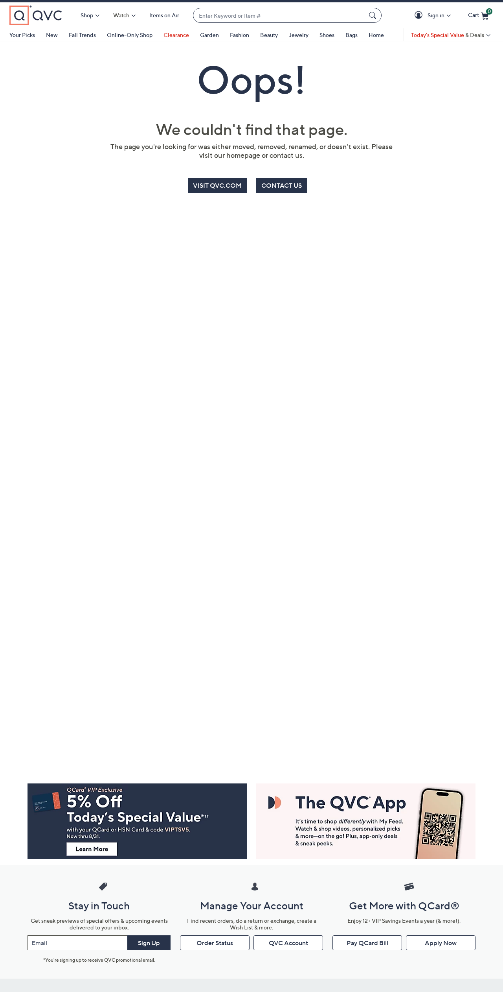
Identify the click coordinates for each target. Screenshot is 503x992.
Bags (351, 34)
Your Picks (22, 34)
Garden (209, 34)
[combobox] (279, 15)
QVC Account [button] (288, 943)
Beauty (269, 34)
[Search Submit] (373, 15)
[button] (420, 15)
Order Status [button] (214, 943)
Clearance (176, 34)
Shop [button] (87, 15)
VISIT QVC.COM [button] (217, 185)
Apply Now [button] (441, 943)
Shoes (326, 34)
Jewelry (298, 34)
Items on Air (164, 15)
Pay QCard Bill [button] (367, 943)
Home (376, 34)
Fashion (239, 34)
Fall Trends (82, 34)
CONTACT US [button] (281, 185)
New (52, 34)
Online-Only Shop (129, 34)
